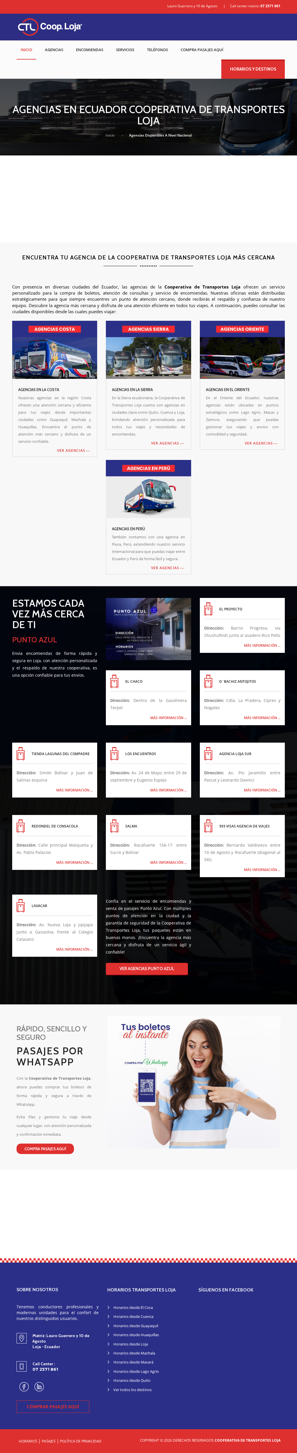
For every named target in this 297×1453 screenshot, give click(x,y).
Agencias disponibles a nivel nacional (160, 135)
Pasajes (48, 1441)
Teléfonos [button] (157, 49)
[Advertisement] (148, 199)
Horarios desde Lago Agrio (136, 1371)
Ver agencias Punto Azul (146, 968)
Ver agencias (71, 450)
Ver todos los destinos (132, 1389)
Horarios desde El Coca (133, 1307)
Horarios (28, 1441)
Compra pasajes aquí (45, 1148)
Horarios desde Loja (130, 1344)
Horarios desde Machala (134, 1353)
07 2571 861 (270, 5)
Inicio (26, 49)
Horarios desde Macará (133, 1362)
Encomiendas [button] (89, 49)
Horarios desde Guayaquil (135, 1325)
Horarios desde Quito (132, 1380)
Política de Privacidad (81, 1441)
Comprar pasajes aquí (53, 1406)
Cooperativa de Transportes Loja (247, 1440)
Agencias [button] (54, 49)
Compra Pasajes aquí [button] (202, 49)
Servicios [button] (125, 49)
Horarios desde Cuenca (133, 1316)
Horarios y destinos (253, 69)
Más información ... (262, 645)
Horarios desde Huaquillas (136, 1334)
